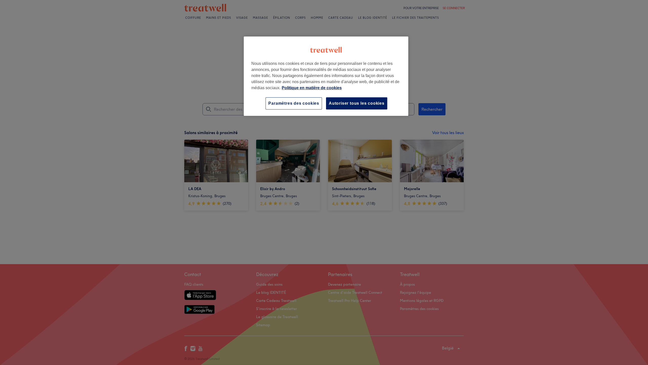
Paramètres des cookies (293, 103)
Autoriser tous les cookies (356, 103)
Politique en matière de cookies (312, 88)
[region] (326, 76)
